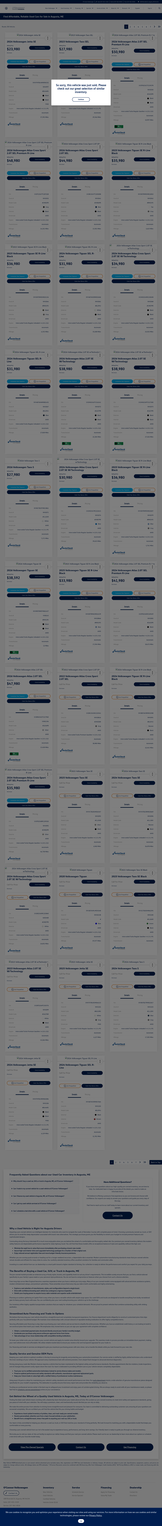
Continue (81, 99)
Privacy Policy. (95, 1515)
